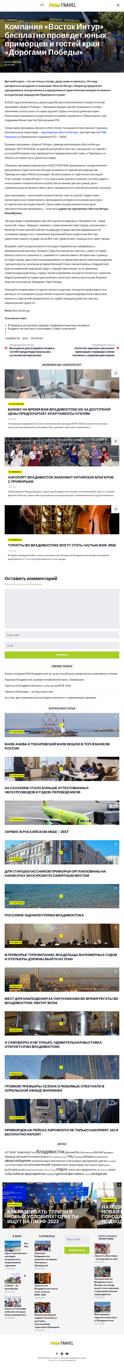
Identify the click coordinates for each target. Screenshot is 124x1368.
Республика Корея (38, 1156)
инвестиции (69, 1164)
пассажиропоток (85, 1169)
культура (11, 1169)
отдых (61, 1169)
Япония (88, 1156)
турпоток (60, 1174)
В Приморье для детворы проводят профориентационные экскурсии (48, 325)
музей (21, 1169)
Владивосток (13, 338)
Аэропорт (24, 1152)
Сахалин (62, 1157)
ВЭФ (34, 1152)
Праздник (108, 1152)
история (99, 1164)
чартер (87, 1174)
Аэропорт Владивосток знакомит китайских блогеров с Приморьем (44, 679)
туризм (50, 1174)
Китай (98, 1152)
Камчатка (88, 1152)
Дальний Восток (74, 1152)
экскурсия (37, 338)
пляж (98, 1170)
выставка (17, 1164)
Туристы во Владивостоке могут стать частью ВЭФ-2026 (38, 685)
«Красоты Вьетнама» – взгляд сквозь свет (29, 691)
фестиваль (76, 1174)
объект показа (50, 1170)
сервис (112, 1169)
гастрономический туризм (42, 1164)
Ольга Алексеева (13, 62)
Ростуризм (54, 1157)
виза (71, 1160)
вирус (78, 1160)
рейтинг (104, 1170)
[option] (49, 1205)
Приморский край (15, 1156)
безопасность (59, 1160)
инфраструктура (85, 1164)
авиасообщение (18, 1160)
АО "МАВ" (11, 1152)
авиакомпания (101, 1157)
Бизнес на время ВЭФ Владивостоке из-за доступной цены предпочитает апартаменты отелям (61, 673)
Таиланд (78, 1156)
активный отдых (40, 1160)
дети (25, 338)
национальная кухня (34, 1170)
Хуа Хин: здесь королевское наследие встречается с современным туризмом (50, 697)
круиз (106, 1165)
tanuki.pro (72, 1360)
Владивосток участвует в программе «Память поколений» (42, 328)
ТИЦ (70, 1156)
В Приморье (11, 20)
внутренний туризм (94, 1160)
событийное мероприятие (25, 1174)
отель (71, 1169)
